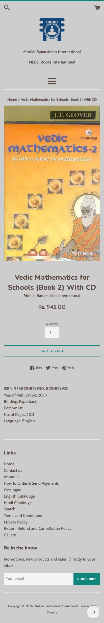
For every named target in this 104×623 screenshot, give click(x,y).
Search (9, 509)
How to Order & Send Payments (31, 483)
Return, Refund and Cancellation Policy (37, 528)
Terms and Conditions (23, 515)
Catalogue (12, 489)
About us (11, 476)
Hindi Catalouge (18, 502)
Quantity (52, 324)
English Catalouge (19, 496)
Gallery (10, 535)
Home (9, 464)
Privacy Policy (16, 522)
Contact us (13, 470)
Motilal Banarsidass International (56, 606)
